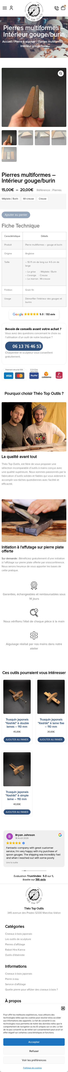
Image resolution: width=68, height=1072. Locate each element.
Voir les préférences (34, 1060)
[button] (63, 1008)
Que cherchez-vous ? (21, 563)
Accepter (34, 1042)
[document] (34, 536)
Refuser (34, 1051)
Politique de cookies (32, 1068)
